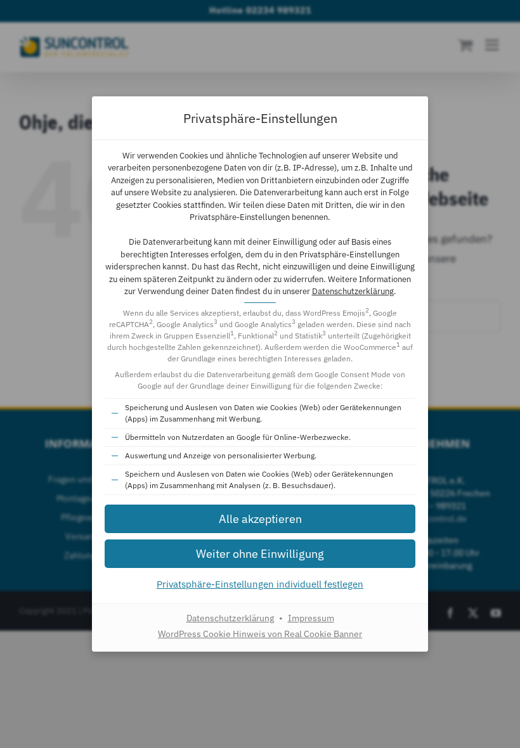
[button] (260, 519)
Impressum (311, 618)
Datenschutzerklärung (353, 291)
